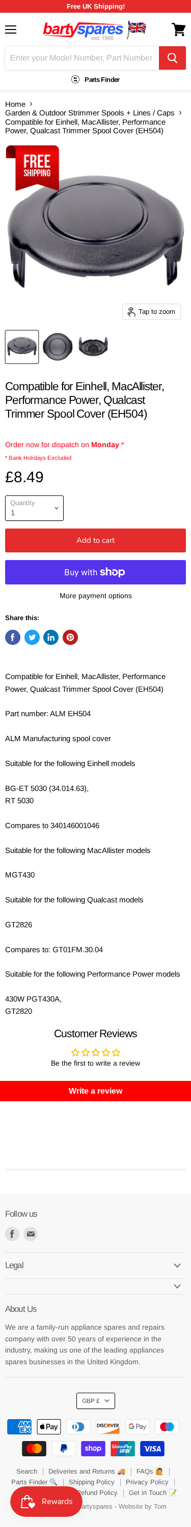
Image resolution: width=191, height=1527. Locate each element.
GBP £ (91, 1400)
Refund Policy (97, 1492)
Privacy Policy (147, 1482)
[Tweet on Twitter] (32, 637)
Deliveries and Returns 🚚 (86, 1471)
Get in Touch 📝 (153, 1492)
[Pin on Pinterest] (70, 637)
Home (15, 104)
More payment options (96, 596)
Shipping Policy (92, 1482)
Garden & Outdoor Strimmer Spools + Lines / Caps (90, 112)
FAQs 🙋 (150, 1471)
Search (26, 1471)
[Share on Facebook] (12, 637)
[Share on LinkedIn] (51, 637)
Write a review (95, 1090)
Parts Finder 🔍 (34, 1482)
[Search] (172, 58)
